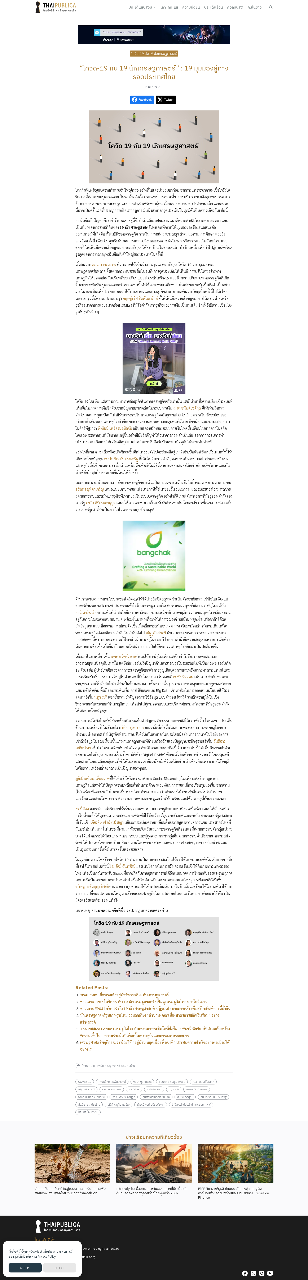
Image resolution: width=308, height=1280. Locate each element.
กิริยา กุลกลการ (133, 727)
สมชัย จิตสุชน (183, 676)
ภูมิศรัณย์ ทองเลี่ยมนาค (92, 778)
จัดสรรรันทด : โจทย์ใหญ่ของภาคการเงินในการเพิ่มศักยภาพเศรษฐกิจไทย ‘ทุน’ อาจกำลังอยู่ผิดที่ (70, 1191)
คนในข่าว (254, 7)
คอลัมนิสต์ (235, 7)
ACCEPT (25, 1268)
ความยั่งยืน (191, 7)
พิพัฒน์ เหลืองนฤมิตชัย (115, 428)
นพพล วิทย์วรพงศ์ (124, 656)
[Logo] (57, 7)
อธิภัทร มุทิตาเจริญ (89, 489)
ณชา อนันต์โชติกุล (187, 408)
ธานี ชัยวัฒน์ (84, 612)
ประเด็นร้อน (213, 7)
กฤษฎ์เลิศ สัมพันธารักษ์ (140, 298)
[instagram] (261, 1273)
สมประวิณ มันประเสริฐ (121, 458)
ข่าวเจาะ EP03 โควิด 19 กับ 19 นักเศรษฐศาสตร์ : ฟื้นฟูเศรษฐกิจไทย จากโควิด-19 (143, 1001)
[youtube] (270, 1273)
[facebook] (245, 1273)
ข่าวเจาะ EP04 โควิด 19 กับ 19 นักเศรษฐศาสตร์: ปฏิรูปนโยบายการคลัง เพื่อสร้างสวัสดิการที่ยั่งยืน (155, 1008)
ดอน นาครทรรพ (104, 264)
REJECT (60, 1268)
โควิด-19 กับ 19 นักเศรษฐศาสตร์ (191, 1104)
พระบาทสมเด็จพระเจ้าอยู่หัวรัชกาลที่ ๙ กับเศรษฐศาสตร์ (124, 994)
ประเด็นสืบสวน (140, 7)
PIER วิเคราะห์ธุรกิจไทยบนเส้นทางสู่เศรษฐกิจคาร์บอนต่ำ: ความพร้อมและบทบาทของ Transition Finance (233, 1193)
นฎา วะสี (100, 697)
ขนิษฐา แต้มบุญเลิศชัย (92, 886)
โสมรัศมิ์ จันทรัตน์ (123, 866)
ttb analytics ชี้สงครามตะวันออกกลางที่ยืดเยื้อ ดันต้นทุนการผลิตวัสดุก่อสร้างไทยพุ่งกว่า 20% (152, 1191)
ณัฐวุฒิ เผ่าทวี (156, 632)
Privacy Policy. (47, 1256)
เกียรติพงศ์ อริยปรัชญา (107, 822)
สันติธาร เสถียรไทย (89, 1104)
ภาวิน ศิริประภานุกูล (100, 502)
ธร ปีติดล (82, 808)
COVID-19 (84, 1082)
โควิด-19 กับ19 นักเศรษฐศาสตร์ (154, 53)
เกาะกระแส (169, 7)
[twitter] (253, 1273)
